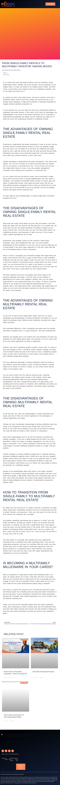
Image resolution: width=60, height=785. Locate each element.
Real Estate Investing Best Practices (43, 671)
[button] (40, 4)
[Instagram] (9, 751)
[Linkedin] (12, 751)
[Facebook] (2, 751)
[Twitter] (6, 751)
